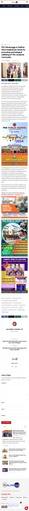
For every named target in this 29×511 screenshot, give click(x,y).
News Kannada (14, 307)
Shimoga (21, 307)
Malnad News (22, 305)
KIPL (18, 491)
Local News (15, 305)
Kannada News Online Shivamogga (9, 300)
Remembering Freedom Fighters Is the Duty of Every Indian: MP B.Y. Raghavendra (19, 432)
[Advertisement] (14, 23)
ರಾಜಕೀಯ (9, 6)
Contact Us (4, 499)
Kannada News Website (7, 303)
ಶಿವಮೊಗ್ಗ (17, 6)
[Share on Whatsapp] (18, 80)
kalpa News (8, 60)
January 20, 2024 (15, 60)
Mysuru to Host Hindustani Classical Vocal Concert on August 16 (17, 455)
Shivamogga (4, 310)
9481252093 (11, 195)
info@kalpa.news (19, 195)
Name (3, 403)
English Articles (7, 431)
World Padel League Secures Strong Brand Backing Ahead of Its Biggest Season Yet (17, 469)
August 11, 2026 (12, 458)
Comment (4, 383)
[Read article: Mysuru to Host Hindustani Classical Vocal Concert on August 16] (5, 457)
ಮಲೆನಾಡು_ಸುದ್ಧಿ (21, 310)
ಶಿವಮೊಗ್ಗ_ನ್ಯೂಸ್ (5, 312)
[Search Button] (27, 2)
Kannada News (7, 298)
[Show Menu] (2, 2)
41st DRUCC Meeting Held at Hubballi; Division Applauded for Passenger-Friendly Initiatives (17, 462)
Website (3, 416)
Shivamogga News (13, 310)
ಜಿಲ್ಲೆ (22, 6)
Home (3, 6)
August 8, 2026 (12, 472)
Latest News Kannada (6, 305)
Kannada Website (17, 303)
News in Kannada (5, 307)
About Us (25, 497)
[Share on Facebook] (4, 80)
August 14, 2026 (12, 452)
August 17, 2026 (22, 435)
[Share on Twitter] (11, 80)
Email (3, 409)
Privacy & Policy (18, 497)
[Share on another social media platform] (25, 80)
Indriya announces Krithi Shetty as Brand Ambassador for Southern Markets (17, 449)
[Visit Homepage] (14, 2)
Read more (6, 445)
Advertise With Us (4, 497)
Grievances (12, 497)
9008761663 (4, 195)
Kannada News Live (16, 298)
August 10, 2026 (12, 465)
